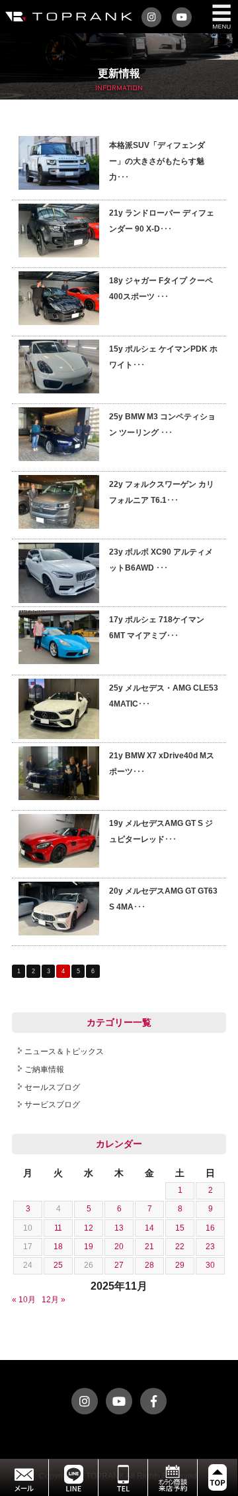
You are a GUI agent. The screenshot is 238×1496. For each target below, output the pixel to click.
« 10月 (24, 1299)
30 (210, 1265)
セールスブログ (52, 1087)
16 (210, 1228)
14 (149, 1228)
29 (179, 1265)
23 (210, 1246)
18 (58, 1246)
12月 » (53, 1299)
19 (88, 1246)
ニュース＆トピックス (64, 1051)
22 (179, 1246)
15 (179, 1228)
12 (88, 1228)
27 (119, 1265)
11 (58, 1228)
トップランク (66, 16)
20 (119, 1246)
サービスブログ (52, 1104)
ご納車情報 (44, 1069)
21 (149, 1246)
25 (58, 1265)
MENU (221, 16)
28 (149, 1265)
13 (119, 1228)
